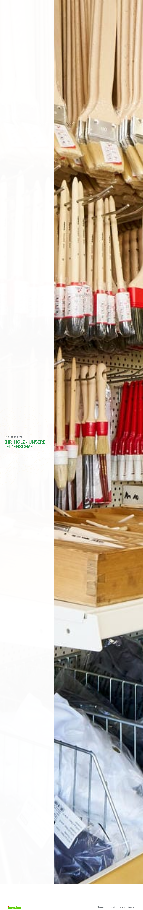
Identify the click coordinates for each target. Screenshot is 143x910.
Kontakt (131, 907)
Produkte (113, 907)
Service (122, 907)
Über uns (100, 907)
